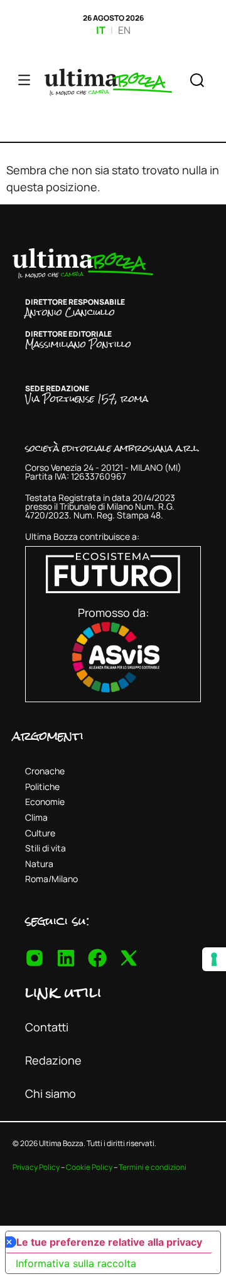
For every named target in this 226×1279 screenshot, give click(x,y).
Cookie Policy (89, 1167)
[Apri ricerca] (197, 82)
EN (124, 30)
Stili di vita (45, 848)
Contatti (46, 1026)
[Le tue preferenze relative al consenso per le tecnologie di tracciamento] (214, 959)
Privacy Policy (36, 1167)
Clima (36, 817)
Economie (45, 802)
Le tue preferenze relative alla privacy (109, 1242)
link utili (63, 991)
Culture (40, 833)
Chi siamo (50, 1093)
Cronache (45, 771)
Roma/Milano (51, 879)
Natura (39, 864)
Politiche (42, 786)
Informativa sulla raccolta (76, 1263)
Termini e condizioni (152, 1167)
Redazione (53, 1060)
